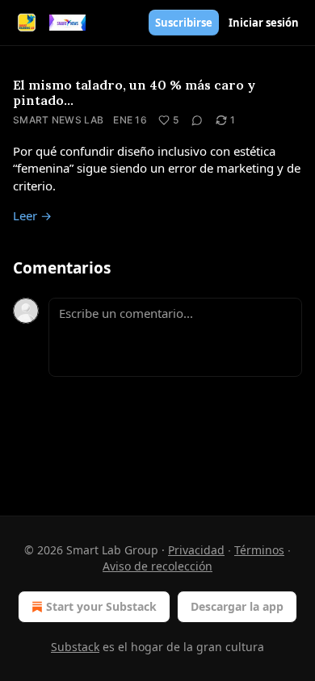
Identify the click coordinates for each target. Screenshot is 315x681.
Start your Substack (101, 606)
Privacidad (196, 550)
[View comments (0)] (197, 120)
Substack (75, 646)
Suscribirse (183, 22)
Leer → (32, 215)
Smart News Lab (58, 120)
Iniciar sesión (264, 22)
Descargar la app (237, 606)
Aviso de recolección (157, 566)
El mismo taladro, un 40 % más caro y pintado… (134, 92)
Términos (259, 550)
